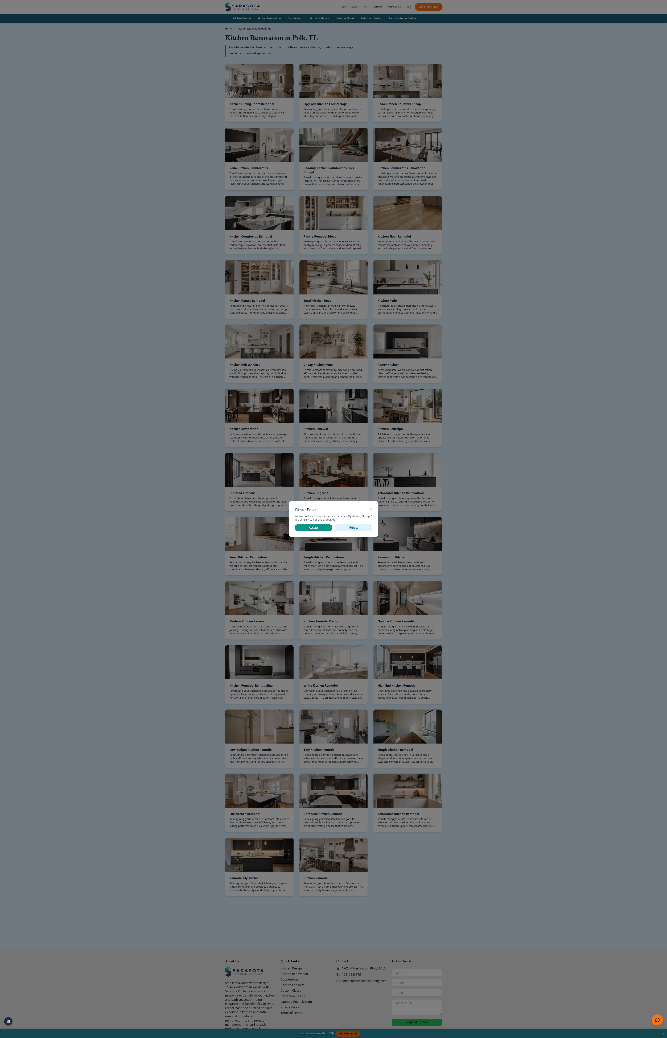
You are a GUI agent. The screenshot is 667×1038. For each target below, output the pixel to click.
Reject (353, 527)
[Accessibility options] (8, 1021)
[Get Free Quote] (657, 1020)
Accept (313, 527)
